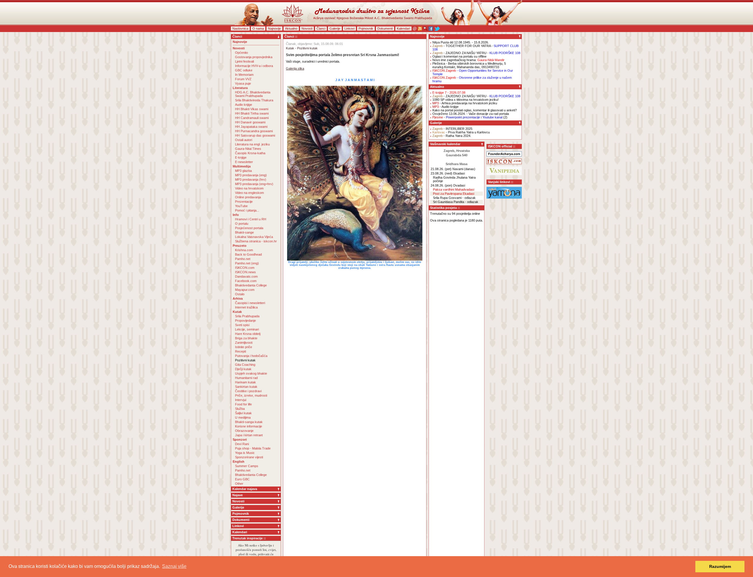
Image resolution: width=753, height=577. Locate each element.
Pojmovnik (366, 28)
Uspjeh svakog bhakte (251, 373)
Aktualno (291, 28)
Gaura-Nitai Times (248, 148)
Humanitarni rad (246, 378)
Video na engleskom (249, 192)
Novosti (306, 28)
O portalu (241, 223)
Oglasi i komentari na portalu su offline (459, 56)
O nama (258, 28)
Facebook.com (245, 281)
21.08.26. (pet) (441, 169)
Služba (240, 408)
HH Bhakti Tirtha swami (252, 113)
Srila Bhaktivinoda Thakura (254, 100)
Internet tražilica (246, 307)
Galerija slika (295, 68)
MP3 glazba (243, 170)
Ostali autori (243, 140)
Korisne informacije (248, 426)
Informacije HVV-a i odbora (254, 66)
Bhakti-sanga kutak (249, 422)
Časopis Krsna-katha (250, 153)
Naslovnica (240, 28)
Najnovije (274, 28)
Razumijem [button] (720, 566)
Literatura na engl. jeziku (252, 144)
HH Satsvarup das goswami (255, 135)
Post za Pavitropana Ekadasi (453, 193)
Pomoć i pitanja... (247, 210)
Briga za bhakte (246, 338)
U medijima (243, 417)
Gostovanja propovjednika (253, 57)
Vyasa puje (243, 83)
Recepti (240, 351)
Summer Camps (246, 466)
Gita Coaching (245, 364)
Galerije (334, 28)
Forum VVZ (243, 79)
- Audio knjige (445, 106)
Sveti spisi (242, 325)
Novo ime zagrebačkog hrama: (468, 60)
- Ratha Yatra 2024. (451, 135)
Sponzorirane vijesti (249, 457)
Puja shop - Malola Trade (253, 448)
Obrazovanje (244, 430)
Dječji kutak (243, 369)
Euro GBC (242, 479)
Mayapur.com (244, 289)
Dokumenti (385, 28)
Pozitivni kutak (245, 360)
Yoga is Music (245, 452)
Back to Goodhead (248, 254)
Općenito (241, 52)
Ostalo (239, 294)
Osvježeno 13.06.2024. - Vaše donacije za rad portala (470, 113)
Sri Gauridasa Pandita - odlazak (455, 202)
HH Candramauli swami (252, 118)
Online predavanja (248, 197)
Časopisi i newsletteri (250, 303)
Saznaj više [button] (174, 566)
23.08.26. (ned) (441, 173)
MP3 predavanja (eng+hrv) (254, 184)
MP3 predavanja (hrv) (250, 179)
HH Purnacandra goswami (254, 131)
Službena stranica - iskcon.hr (256, 241)
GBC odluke (243, 70)
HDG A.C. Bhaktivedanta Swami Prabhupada (252, 94)
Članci (320, 28)
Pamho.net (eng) (247, 263)
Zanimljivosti (243, 342)
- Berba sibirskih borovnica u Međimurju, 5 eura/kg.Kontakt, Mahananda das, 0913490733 (469, 65)
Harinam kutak (245, 382)
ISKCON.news (245, 272)
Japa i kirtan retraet (249, 435)
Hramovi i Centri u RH (250, 219)
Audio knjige (243, 104)
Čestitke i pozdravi (248, 391)
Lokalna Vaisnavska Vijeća (254, 237)
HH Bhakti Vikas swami (251, 109)
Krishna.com (244, 250)
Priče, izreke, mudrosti (251, 395)
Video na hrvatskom (249, 188)
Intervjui (240, 400)
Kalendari (403, 28)
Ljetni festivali (244, 61)
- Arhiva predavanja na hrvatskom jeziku (464, 103)
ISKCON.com (244, 267)
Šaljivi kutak (243, 413)
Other (239, 483)
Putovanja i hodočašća (251, 356)
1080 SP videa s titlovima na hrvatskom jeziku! (465, 99)
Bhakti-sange (244, 232)
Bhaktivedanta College (251, 285)
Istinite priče (243, 347)
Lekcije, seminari (247, 329)
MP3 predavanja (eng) (251, 175)
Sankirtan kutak (246, 386)
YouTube (241, 206)
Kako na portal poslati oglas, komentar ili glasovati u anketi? (474, 110)
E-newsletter (244, 162)
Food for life (243, 404)
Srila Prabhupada (247, 316)
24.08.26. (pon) (441, 185)
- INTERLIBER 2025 (452, 128)
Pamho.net (242, 259)
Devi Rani (242, 444)
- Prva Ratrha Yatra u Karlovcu (461, 132)
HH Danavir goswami (250, 122)
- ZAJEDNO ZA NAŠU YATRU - (476, 53)
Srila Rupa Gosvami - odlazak (454, 197)
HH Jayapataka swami (251, 126)
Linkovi (349, 28)
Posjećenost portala (249, 228)
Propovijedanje (245, 320)
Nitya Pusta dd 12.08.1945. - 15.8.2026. (460, 42)
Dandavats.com (246, 276)
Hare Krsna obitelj (247, 334)
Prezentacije (244, 201)
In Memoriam (244, 74)
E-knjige (240, 157)
